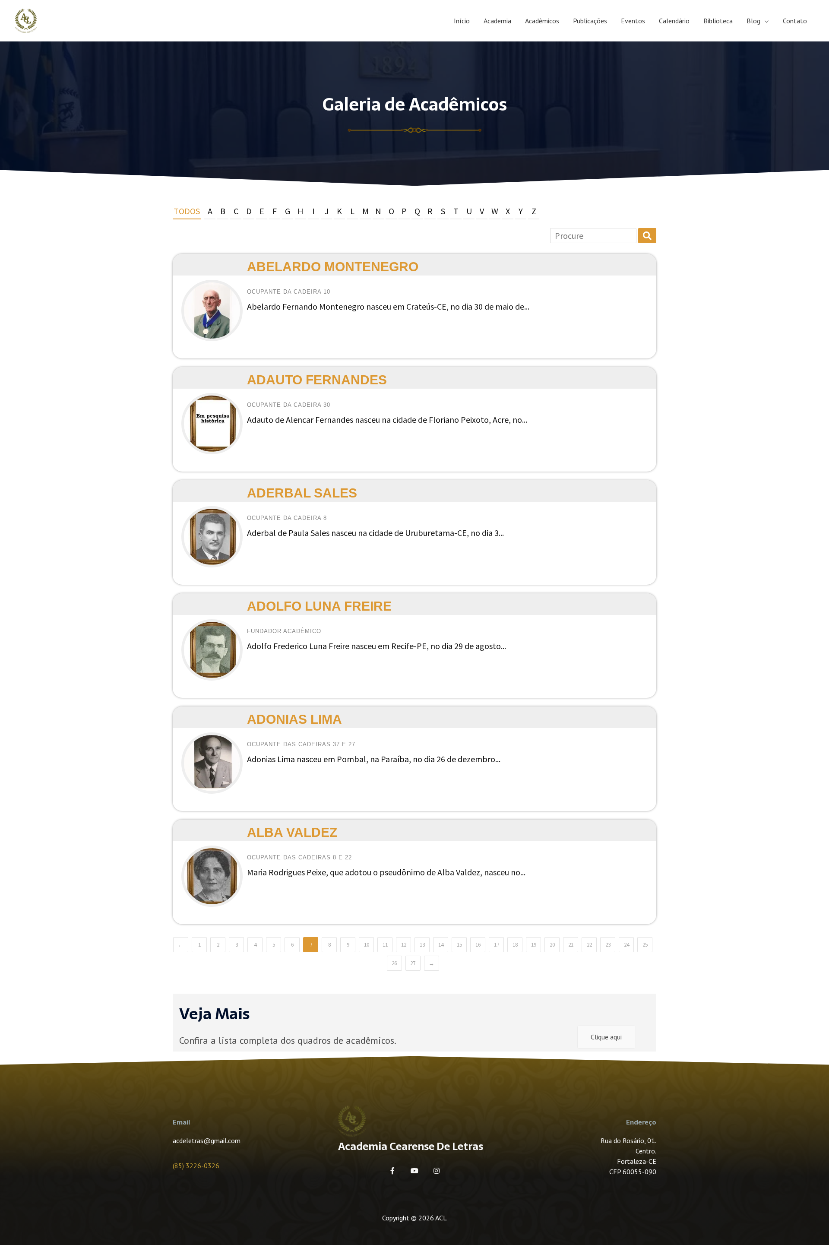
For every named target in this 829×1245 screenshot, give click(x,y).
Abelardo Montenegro (332, 267)
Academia (497, 20)
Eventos (633, 20)
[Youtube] (414, 1171)
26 (394, 963)
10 (366, 944)
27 (412, 963)
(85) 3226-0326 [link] (196, 1165)
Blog (753, 20)
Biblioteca (718, 20)
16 (478, 944)
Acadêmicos (542, 20)
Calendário (674, 20)
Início (462, 20)
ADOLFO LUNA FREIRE (319, 606)
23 (608, 944)
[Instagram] (436, 1171)
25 (645, 944)
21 (570, 944)
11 (385, 944)
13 (422, 944)
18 (515, 944)
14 (440, 944)
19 (533, 944)
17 (496, 944)
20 (552, 944)
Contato (795, 20)
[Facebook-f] (392, 1171)
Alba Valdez (292, 832)
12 (403, 944)
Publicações (590, 20)
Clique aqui (606, 1037)
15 (459, 944)
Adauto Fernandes (317, 380)
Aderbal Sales (302, 493)
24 (626, 944)
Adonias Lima (294, 719)
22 (589, 944)
